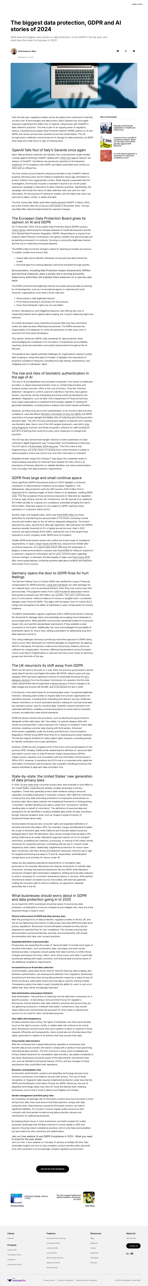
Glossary (93, 1263)
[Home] (22, 4)
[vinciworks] (127, 1253)
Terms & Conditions (65, 1280)
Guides (93, 1248)
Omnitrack (11, 1260)
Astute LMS (11, 1250)
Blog (92, 1238)
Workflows (94, 1253)
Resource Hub (52, 1267)
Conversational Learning (56, 1238)
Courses (10, 1238)
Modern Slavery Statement (87, 1280)
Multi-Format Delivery (55, 1258)
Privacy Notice (49, 1280)
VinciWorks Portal (14, 1255)
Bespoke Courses (53, 1263)
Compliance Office (14, 1264)
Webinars (94, 1243)
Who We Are (131, 1238)
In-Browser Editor (53, 1243)
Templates (94, 1258)
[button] (117, 51)
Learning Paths (52, 1248)
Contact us (133, 1246)
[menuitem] (41, 4)
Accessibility (52, 1253)
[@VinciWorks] (131, 1253)
